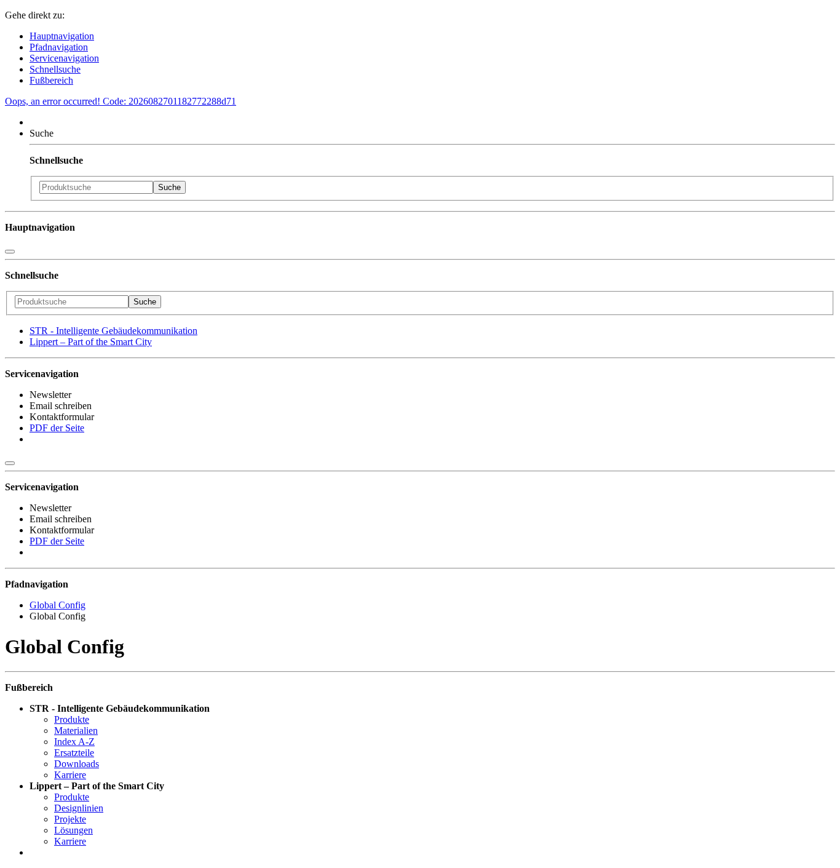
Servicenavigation (64, 58)
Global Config (57, 605)
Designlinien (78, 808)
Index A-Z (74, 741)
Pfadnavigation (59, 47)
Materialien (76, 730)
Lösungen (73, 830)
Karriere (70, 775)
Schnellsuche (55, 69)
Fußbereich (51, 80)
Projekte (70, 819)
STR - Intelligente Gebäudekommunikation (113, 330)
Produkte (71, 719)
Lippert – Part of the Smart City (91, 341)
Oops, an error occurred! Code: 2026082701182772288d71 (120, 101)
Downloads (76, 764)
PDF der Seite (57, 428)
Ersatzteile (74, 752)
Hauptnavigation (62, 36)
